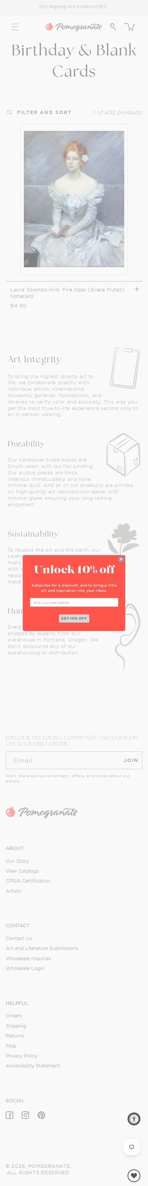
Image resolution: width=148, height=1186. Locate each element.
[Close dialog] (121, 559)
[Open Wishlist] (134, 1175)
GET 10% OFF (74, 618)
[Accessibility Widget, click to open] (134, 1118)
